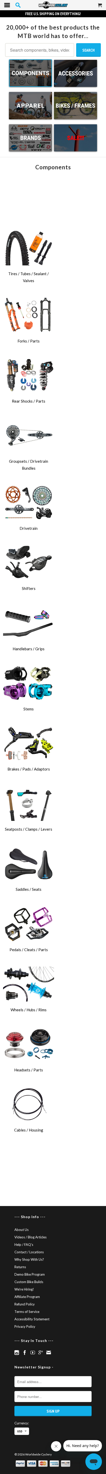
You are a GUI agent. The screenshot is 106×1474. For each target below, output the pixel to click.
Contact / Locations (29, 1252)
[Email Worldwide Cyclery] (48, 1352)
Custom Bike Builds (28, 1282)
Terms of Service (26, 1312)
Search (88, 50)
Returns (20, 1267)
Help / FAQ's (23, 1245)
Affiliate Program (27, 1297)
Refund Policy (24, 1304)
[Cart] (100, 7)
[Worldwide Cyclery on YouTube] (32, 1352)
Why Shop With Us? (29, 1259)
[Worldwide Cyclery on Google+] (40, 1352)
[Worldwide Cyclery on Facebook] (24, 1352)
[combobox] (39, 50)
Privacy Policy (24, 1326)
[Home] (53, 5)
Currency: (21, 1423)
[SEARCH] (18, 5)
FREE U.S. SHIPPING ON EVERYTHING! (53, 13)
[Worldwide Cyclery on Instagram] (16, 1352)
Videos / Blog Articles (30, 1237)
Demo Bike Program (29, 1274)
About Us (21, 1230)
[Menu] (7, 6)
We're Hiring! (24, 1289)
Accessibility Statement (31, 1319)
